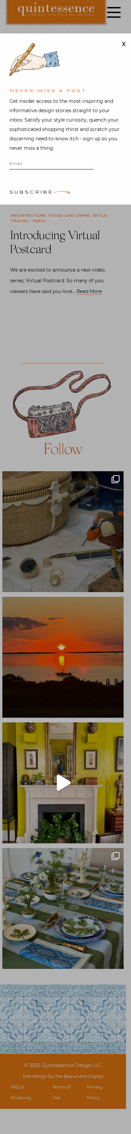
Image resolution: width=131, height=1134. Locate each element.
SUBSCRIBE (31, 192)
